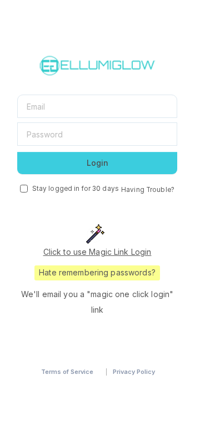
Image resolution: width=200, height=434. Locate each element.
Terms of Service (67, 372)
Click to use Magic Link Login (97, 252)
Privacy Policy (134, 372)
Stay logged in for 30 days (75, 189)
